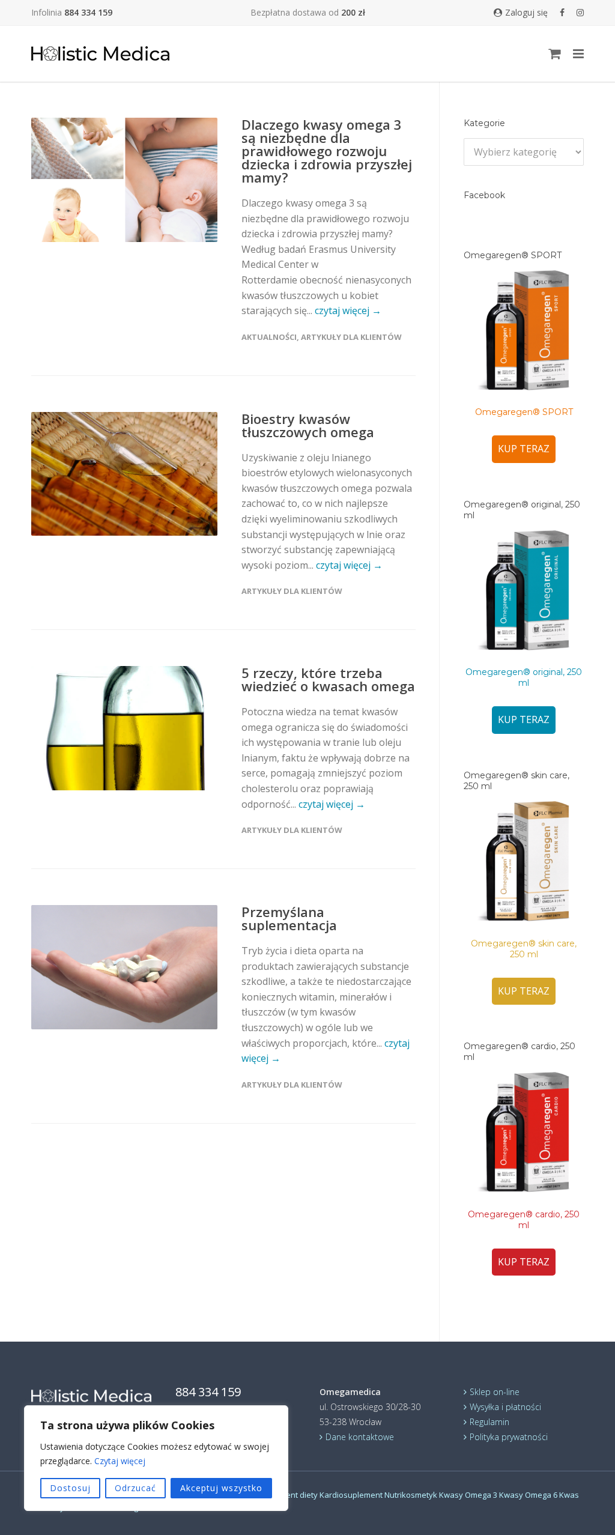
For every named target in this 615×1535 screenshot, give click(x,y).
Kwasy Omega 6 (528, 1494)
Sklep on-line (495, 1391)
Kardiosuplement (351, 1494)
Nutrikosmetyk (410, 1494)
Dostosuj (70, 1488)
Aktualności (269, 337)
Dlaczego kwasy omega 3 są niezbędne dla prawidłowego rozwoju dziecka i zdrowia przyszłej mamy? (326, 150)
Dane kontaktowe (360, 1437)
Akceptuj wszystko (221, 1488)
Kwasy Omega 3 (468, 1494)
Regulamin (489, 1422)
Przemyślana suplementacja (289, 918)
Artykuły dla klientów (351, 337)
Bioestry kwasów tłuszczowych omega (307, 425)
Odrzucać (135, 1488)
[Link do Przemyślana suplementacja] (124, 967)
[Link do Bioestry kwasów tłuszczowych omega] (124, 474)
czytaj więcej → (348, 310)
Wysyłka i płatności (505, 1406)
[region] (156, 1458)
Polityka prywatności (509, 1437)
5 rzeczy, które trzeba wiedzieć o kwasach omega (328, 679)
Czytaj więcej (119, 1461)
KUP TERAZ (524, 448)
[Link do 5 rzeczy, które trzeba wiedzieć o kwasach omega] (124, 728)
